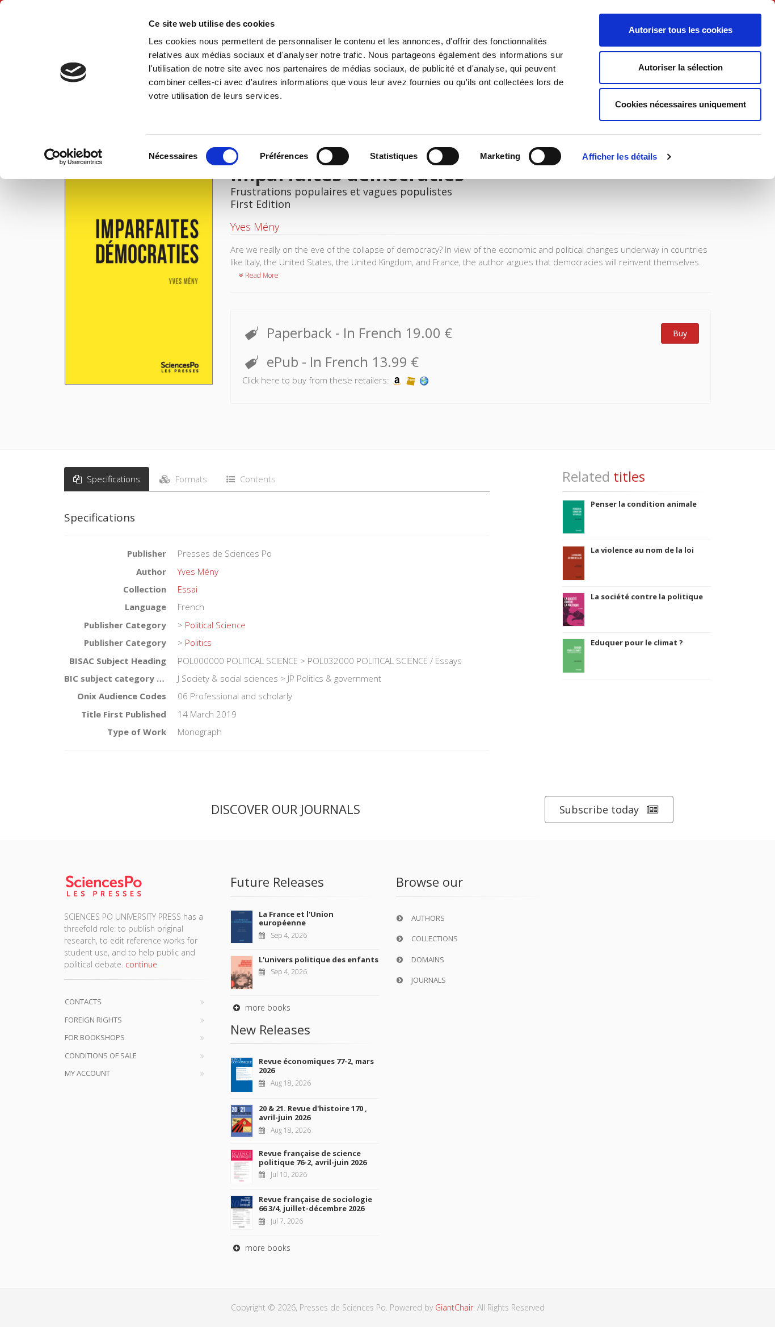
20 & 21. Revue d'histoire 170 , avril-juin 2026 (313, 1112)
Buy (680, 333)
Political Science (215, 625)
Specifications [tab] (112, 479)
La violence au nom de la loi (642, 550)
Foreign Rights (93, 1020)
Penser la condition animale (644, 504)
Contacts (83, 1001)
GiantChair (454, 1307)
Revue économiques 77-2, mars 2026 (316, 1065)
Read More (261, 275)
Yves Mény (254, 226)
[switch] (333, 156)
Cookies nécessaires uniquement (680, 104)
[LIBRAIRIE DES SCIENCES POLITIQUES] (424, 380)
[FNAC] (410, 380)
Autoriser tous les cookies (680, 30)
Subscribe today (599, 809)
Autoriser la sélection (680, 67)
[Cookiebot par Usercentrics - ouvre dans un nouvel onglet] (73, 156)
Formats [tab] (190, 479)
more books (266, 1007)
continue (141, 964)
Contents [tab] (257, 479)
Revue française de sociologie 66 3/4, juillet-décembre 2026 (315, 1203)
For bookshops (95, 1037)
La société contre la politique (647, 596)
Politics (198, 642)
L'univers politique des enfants (318, 959)
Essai (187, 589)
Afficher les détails (619, 156)
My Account (87, 1073)
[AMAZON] (397, 380)
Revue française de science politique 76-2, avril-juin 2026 (313, 1157)
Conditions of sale (101, 1055)
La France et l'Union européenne (296, 918)
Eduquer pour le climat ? (637, 642)
